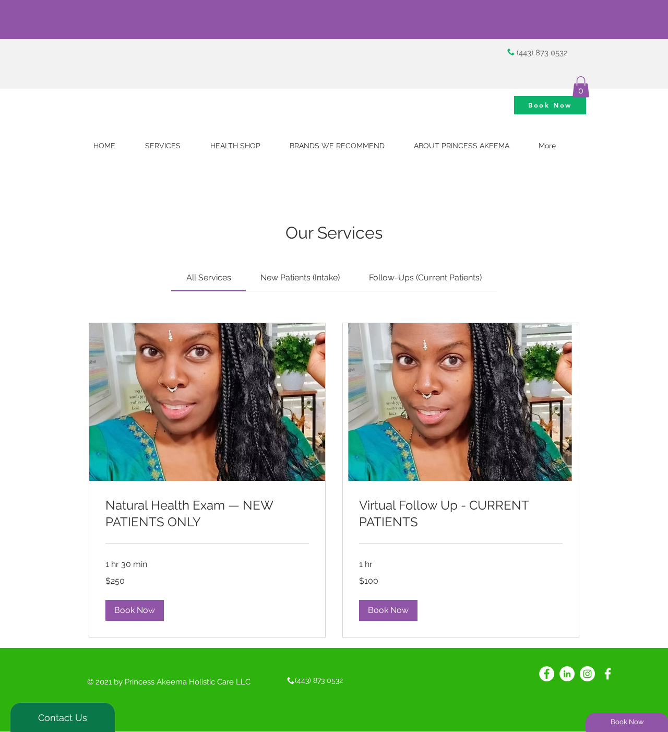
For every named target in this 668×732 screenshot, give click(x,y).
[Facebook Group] (546, 673)
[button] (581, 87)
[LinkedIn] (567, 673)
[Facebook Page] (607, 673)
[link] (208, 277)
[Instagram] (587, 673)
